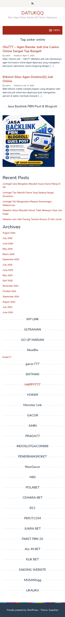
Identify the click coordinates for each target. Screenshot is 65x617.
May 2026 (7, 248)
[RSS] (32, 3)
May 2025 (7, 275)
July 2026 (7, 238)
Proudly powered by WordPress (22, 609)
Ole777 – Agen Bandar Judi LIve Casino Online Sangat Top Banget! (31, 49)
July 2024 (7, 306)
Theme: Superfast (49, 609)
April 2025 (8, 280)
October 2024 (9, 291)
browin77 (7, 357)
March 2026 (8, 254)
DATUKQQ (32, 13)
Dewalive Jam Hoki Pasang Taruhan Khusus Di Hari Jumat (32, 219)
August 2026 (9, 232)
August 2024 (9, 301)
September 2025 (11, 259)
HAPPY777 (33, 384)
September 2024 (11, 296)
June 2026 (8, 243)
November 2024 (10, 285)
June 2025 (8, 270)
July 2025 (7, 264)
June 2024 (8, 312)
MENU (57, 30)
